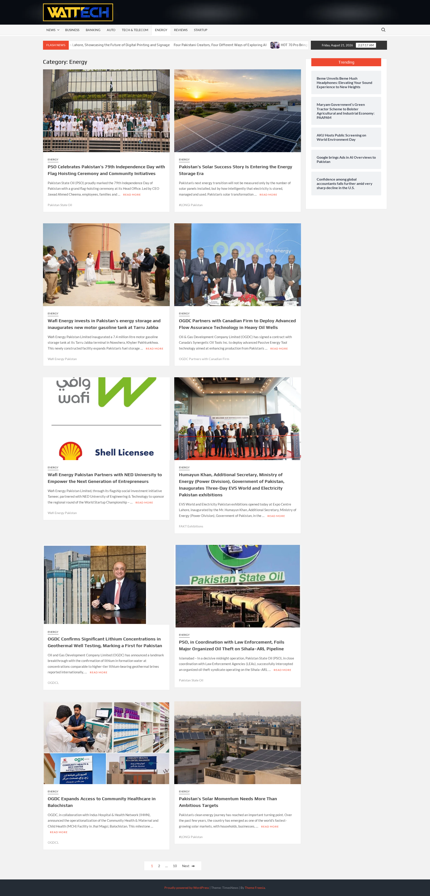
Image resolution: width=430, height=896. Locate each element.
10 (175, 866)
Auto (111, 30)
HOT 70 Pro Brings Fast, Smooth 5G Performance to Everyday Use (284, 45)
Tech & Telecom (135, 30)
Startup (200, 30)
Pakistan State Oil (60, 205)
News (50, 30)
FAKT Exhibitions (191, 526)
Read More (132, 194)
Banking (93, 30)
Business (72, 30)
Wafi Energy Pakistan (62, 359)
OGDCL (53, 683)
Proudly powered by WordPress (186, 888)
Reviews (180, 30)
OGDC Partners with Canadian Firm (204, 359)
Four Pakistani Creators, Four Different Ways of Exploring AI (173, 45)
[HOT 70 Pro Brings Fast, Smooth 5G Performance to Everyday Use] (228, 45)
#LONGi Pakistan (191, 205)
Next (185, 866)
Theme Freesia (255, 888)
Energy (161, 30)
